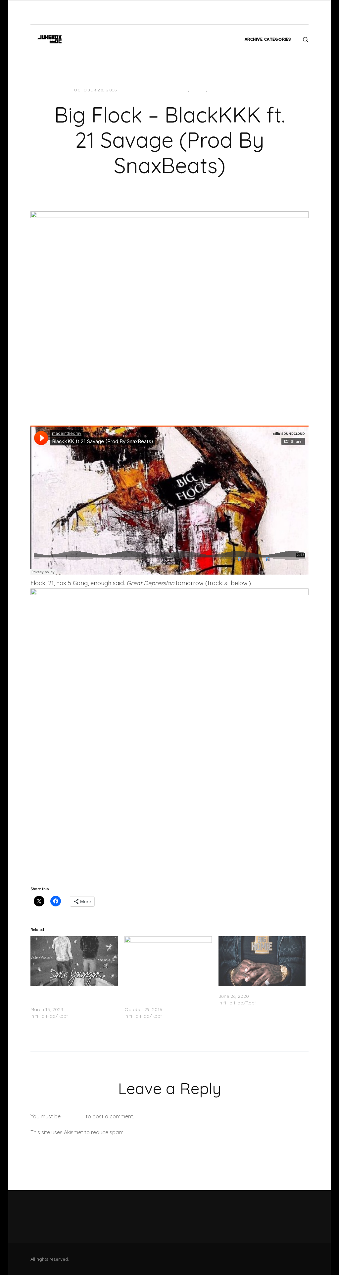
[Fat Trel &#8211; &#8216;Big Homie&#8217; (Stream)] (262, 961)
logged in (73, 1116)
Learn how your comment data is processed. (180, 1132)
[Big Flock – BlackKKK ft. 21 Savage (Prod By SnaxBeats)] (169, 304)
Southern (221, 90)
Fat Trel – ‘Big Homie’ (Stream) (252, 990)
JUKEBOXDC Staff (145, 90)
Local (180, 90)
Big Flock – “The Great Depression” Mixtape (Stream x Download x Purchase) (162, 996)
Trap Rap (248, 90)
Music (198, 90)
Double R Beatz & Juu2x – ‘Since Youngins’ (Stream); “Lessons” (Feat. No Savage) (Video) (73, 996)
